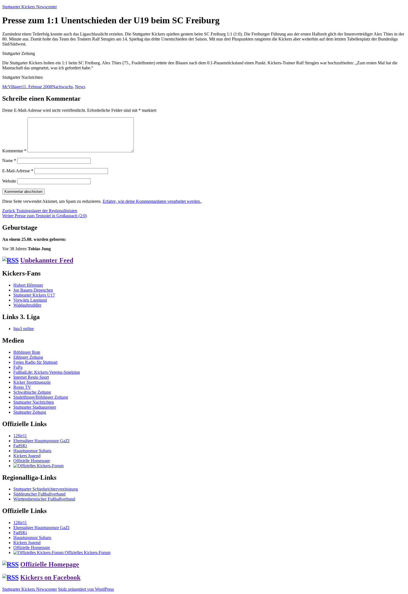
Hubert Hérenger (28, 285)
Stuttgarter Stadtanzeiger (34, 407)
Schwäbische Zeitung (32, 392)
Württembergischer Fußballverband (44, 499)
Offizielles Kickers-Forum (87, 552)
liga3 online (23, 328)
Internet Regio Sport (31, 377)
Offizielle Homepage (31, 460)
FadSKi (20, 445)
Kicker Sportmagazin (32, 382)
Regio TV (22, 387)
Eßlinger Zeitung (28, 357)
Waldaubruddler (27, 305)
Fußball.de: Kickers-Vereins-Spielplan (46, 372)
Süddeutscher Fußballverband (39, 494)
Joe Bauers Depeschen (33, 290)
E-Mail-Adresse (17, 170)
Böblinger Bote (26, 352)
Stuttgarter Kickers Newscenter (29, 6)
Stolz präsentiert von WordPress (86, 589)
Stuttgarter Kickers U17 (34, 295)
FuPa (17, 367)
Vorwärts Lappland (30, 300)
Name (9, 160)
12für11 (20, 435)
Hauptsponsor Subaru (32, 450)
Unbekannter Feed (46, 260)
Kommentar (14, 150)
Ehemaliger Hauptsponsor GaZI (41, 440)
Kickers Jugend (27, 455)
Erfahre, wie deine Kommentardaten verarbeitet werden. (152, 201)
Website (9, 181)
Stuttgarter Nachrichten (33, 402)
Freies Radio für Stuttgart (35, 362)
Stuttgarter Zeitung (29, 412)
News (80, 86)
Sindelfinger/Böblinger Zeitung (40, 397)
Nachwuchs (62, 86)
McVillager (12, 86)
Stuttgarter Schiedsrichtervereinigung (45, 489)
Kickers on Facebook (50, 577)
